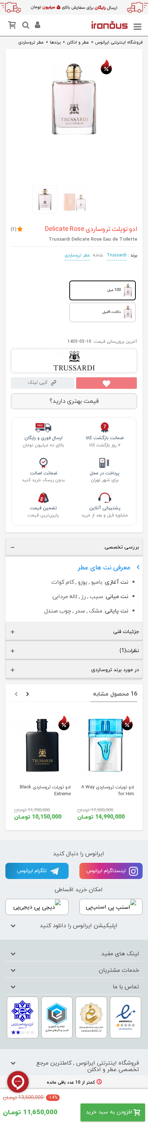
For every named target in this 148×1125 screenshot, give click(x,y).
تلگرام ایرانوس (32, 870)
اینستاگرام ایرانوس (106, 870)
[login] (36, 26)
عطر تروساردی (77, 255)
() (13, 229)
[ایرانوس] (110, 25)
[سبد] (13, 26)
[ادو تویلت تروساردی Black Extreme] (42, 745)
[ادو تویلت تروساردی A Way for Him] (105, 745)
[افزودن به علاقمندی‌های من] (106, 383)
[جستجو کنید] (24, 26)
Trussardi (116, 255)
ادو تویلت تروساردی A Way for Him (107, 790)
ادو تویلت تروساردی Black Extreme (45, 790)
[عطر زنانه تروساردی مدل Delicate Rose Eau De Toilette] (74, 137)
